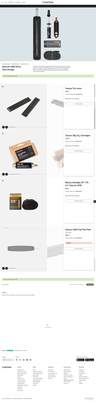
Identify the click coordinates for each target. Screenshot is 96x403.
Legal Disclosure (21, 383)
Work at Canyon (21, 378)
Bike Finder (50, 370)
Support (23, 2)
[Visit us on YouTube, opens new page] (23, 360)
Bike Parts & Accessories (84, 378)
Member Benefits (36, 381)
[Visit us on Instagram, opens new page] (20, 360)
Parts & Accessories (6, 64)
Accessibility (20, 390)
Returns (65, 378)
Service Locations (67, 371)
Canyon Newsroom (21, 380)
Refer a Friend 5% (52, 376)
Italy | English (90, 398)
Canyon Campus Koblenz (38, 378)
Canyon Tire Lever (73, 88)
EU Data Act (20, 388)
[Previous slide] (3, 127)
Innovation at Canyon (22, 371)
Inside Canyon (20, 370)
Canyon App (35, 383)
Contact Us (66, 383)
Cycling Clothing (82, 380)
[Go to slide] (20, 127)
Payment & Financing (68, 375)
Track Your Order (67, 381)
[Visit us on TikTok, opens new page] (30, 360)
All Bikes (81, 383)
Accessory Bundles (24, 64)
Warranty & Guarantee (68, 376)
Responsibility (20, 375)
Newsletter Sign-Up (9, 359)
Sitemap (34, 385)
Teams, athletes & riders (38, 373)
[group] (23, 107)
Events (34, 370)
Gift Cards (50, 378)
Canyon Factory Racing (22, 373)
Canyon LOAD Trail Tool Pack (78, 229)
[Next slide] (6, 127)
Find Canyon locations (37, 371)
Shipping (65, 373)
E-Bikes (80, 375)
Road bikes (81, 370)
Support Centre (67, 370)
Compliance (20, 386)
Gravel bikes (81, 371)
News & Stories (36, 375)
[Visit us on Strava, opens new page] (27, 360)
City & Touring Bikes (83, 376)
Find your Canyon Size (52, 373)
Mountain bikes (82, 373)
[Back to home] (48, 2)
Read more (82, 284)
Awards (19, 376)
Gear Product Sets (15, 64)
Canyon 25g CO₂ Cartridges (77, 135)
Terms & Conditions (21, 381)
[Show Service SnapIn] (95, 201)
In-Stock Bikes (51, 371)
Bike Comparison (51, 375)
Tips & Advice (35, 376)
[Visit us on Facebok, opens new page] (17, 360)
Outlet (80, 381)
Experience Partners (37, 380)
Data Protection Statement (23, 385)
